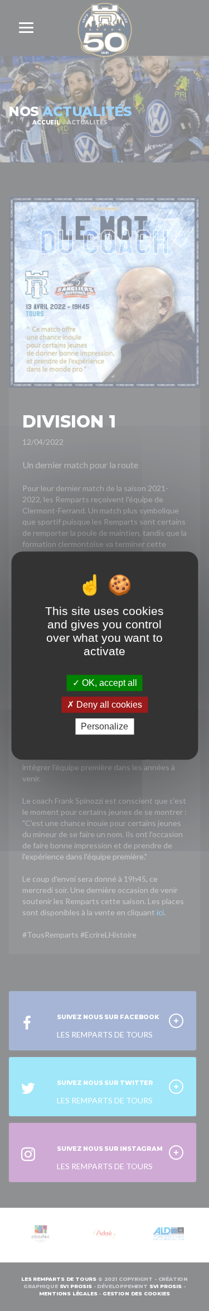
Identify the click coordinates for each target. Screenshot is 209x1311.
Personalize (104, 726)
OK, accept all (108, 683)
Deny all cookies (108, 704)
